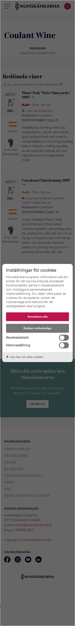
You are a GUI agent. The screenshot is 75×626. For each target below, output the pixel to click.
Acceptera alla (38, 316)
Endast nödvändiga (37, 328)
